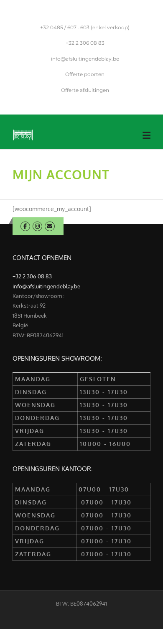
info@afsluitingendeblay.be (85, 59)
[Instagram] (37, 226)
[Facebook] (25, 226)
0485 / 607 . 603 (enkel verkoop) (85, 27)
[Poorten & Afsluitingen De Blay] (23, 134)
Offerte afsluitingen (85, 90)
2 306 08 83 (85, 43)
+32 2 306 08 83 (32, 276)
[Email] (49, 226)
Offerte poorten (84, 74)
